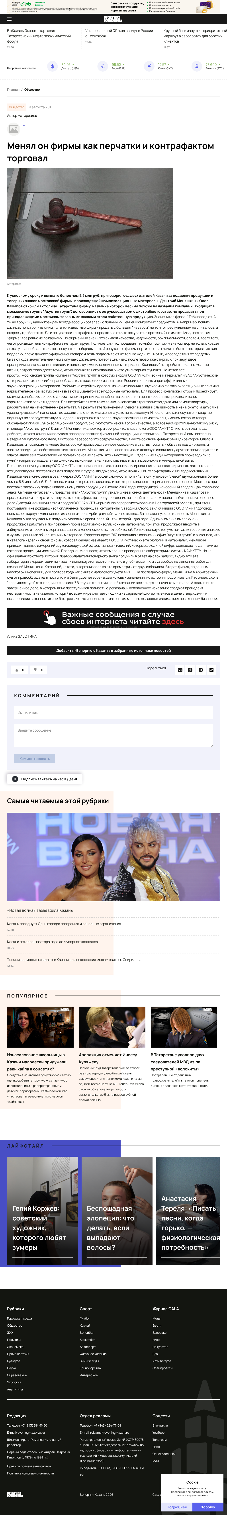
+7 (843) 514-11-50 (34, 1425)
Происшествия (18, 1354)
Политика (14, 1339)
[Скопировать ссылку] (211, 670)
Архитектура (162, 1361)
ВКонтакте (160, 1425)
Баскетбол (87, 1339)
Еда (155, 1354)
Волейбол (87, 1332)
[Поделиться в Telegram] (201, 670)
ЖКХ (10, 1332)
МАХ (156, 1461)
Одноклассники (164, 1454)
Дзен (156, 1447)
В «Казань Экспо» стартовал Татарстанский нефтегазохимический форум (39, 36)
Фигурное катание (93, 1354)
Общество (32, 89)
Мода (156, 1318)
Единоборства (90, 1368)
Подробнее (177, 1507)
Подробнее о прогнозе (21, 68)
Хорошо (208, 1507)
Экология (14, 1382)
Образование (17, 1375)
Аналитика (15, 1389)
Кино (156, 1339)
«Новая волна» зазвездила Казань (40, 910)
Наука (11, 1368)
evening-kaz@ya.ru (31, 1432)
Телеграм (160, 1439)
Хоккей (85, 1325)
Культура (13, 1361)
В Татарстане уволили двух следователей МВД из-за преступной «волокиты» (177, 1062)
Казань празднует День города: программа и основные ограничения (64, 923)
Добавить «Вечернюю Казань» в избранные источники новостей (113, 650)
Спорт (86, 1308)
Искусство (160, 1347)
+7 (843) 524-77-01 (107, 1425)
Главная (13, 89)
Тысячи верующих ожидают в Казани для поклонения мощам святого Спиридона (74, 959)
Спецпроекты (162, 1368)
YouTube (158, 1432)
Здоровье (159, 1332)
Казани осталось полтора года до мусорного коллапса (52, 941)
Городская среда (19, 1318)
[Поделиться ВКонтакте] (179, 670)
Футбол (85, 1318)
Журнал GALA (166, 1308)
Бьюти (157, 1325)
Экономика (15, 1347)
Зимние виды (89, 1361)
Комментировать (35, 758)
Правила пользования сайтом (29, 1466)
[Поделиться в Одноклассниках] (190, 670)
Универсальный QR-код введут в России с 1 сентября (119, 33)
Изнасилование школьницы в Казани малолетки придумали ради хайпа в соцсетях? (37, 1062)
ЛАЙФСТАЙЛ (26, 1146)
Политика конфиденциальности (30, 1473)
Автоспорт (88, 1347)
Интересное (89, 1375)
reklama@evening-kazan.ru (109, 1432)
